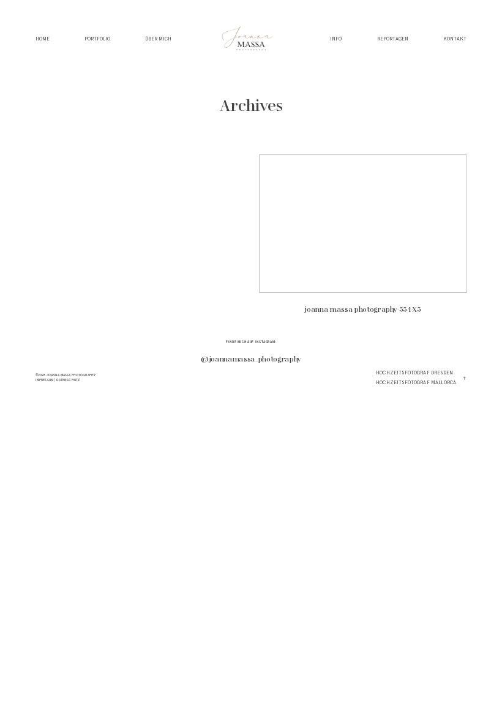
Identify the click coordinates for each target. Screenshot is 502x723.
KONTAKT (454, 39)
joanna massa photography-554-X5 (362, 239)
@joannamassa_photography (251, 359)
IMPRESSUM (44, 380)
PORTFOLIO (97, 39)
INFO (336, 39)
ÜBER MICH (158, 39)
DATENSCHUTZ (68, 380)
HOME (43, 39)
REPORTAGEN (392, 39)
